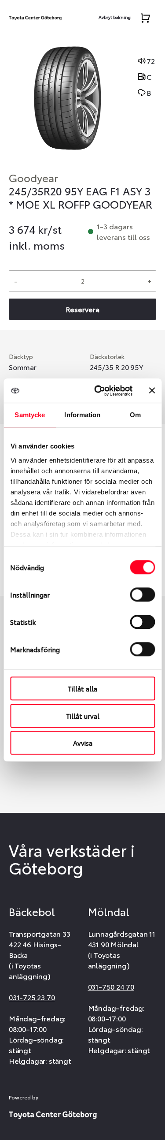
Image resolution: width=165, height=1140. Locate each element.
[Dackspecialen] (35, 16)
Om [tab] (135, 415)
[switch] (142, 594)
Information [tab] (82, 415)
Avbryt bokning (115, 17)
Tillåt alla (82, 688)
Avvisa (82, 743)
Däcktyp (21, 356)
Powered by (23, 1097)
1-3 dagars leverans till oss (123, 231)
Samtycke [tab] (30, 415)
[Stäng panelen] (152, 391)
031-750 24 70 (111, 986)
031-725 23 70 (32, 997)
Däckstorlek (107, 356)
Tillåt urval (82, 716)
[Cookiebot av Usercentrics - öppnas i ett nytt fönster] (98, 390)
